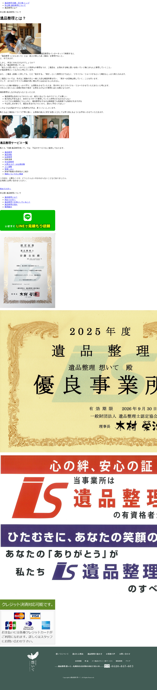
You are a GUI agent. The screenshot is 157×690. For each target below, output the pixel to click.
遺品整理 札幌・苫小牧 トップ (17, 3)
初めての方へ (10, 200)
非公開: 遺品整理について (15, 5)
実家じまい (9, 169)
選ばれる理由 (77, 653)
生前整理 (8, 157)
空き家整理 (9, 162)
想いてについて (62, 653)
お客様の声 (110, 653)
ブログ (127, 661)
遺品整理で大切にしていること (17, 202)
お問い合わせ (124, 653)
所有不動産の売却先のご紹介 (17, 171)
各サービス (108, 661)
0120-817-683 (123, 666)
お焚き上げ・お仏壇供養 (15, 164)
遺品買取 (8, 155)
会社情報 (78, 661)
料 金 (86, 661)
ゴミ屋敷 (8, 167)
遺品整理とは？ (11, 197)
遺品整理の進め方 (94, 653)
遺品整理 (8, 152)
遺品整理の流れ (11, 204)
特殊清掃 (8, 159)
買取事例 (119, 661)
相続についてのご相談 (14, 174)
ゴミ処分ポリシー (98, 661)
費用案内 (8, 207)
